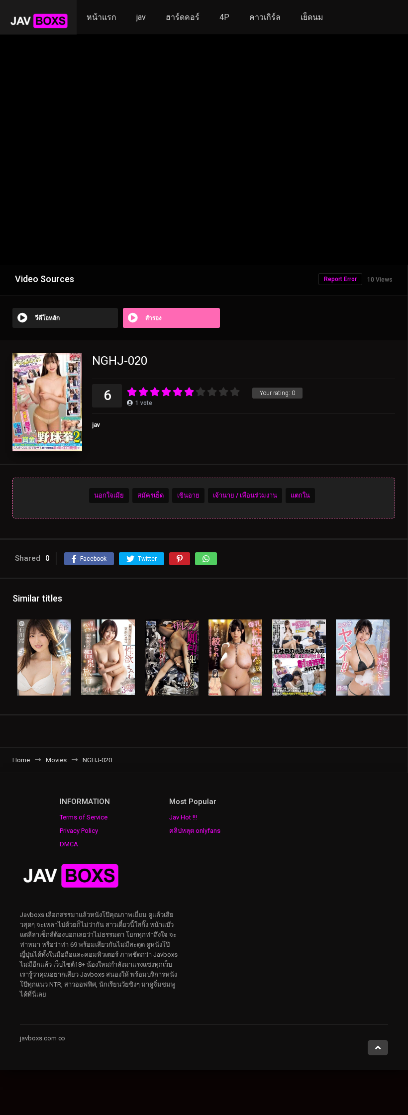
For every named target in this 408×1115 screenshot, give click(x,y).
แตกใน (300, 495)
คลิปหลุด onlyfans (194, 830)
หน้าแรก (101, 17)
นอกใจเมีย (109, 495)
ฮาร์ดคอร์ (183, 17)
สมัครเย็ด (150, 495)
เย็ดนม (312, 17)
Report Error (340, 279)
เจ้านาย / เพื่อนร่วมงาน (245, 495)
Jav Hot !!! (183, 817)
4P (224, 17)
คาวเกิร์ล (265, 17)
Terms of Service (83, 817)
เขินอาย (188, 495)
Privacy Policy (79, 830)
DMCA (69, 844)
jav (141, 17)
